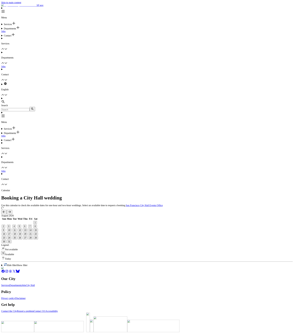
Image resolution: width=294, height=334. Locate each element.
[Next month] (9, 212)
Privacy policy (8, 298)
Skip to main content (11, 2)
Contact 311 (39, 311)
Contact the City (9, 311)
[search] (32, 109)
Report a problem (25, 311)
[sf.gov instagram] (7, 272)
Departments (15, 285)
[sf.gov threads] (10, 272)
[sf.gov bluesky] (18, 272)
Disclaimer (20, 298)
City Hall (30, 285)
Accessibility (51, 311)
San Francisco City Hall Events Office (144, 205)
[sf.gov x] (14, 272)
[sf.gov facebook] (3, 272)
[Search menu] (147, 100)
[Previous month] (4, 212)
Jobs (3, 31)
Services (5, 285)
